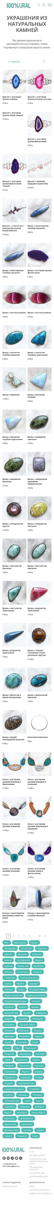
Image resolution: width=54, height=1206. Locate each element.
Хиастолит (10, 1118)
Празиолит (21, 1059)
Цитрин (27, 1130)
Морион (38, 1030)
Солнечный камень (14, 1089)
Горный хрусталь (28, 977)
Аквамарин (10, 948)
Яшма (35, 1136)
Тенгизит (37, 1095)
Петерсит (9, 1065)
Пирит (8, 1059)
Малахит (9, 1030)
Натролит (24, 1036)
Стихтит (9, 1095)
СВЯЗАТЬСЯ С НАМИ (10, 1186)
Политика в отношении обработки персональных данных (39, 1161)
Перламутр (25, 1054)
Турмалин (9, 1106)
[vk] (20, 1158)
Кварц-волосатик (13, 995)
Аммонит (36, 954)
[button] (38, 4)
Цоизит (40, 1130)
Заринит (34, 983)
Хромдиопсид (11, 1130)
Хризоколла (10, 1124)
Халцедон (21, 1112)
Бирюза (8, 966)
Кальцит (36, 1001)
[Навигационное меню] (49, 5)
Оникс (35, 1042)
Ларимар (22, 1018)
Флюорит (39, 1106)
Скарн (39, 1077)
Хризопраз (26, 1124)
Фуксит (8, 1112)
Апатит (8, 960)
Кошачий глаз (11, 1013)
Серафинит (10, 1077)
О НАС (32, 1152)
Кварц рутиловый (36, 995)
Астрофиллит (23, 960)
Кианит (22, 1007)
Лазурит (9, 1018)
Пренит (36, 1059)
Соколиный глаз (26, 1083)
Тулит (39, 1100)
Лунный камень (27, 1024)
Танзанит (23, 1095)
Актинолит (26, 948)
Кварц (21, 989)
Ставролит (34, 1089)
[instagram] (4, 1158)
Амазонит (42, 948)
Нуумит (8, 1042)
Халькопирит (38, 1112)
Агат (7, 942)
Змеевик (9, 989)
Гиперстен (10, 977)
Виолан (8, 972)
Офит (17, 1048)
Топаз (27, 1100)
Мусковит (9, 1036)
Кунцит (27, 1013)
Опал (7, 1048)
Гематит (37, 972)
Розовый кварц (37, 989)
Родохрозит (10, 1071)
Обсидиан (22, 1042)
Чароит (8, 1136)
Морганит (23, 1030)
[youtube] (8, 1158)
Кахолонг (9, 1007)
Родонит (39, 1065)
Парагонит (30, 1048)
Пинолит (40, 1054)
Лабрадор (41, 1013)
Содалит (9, 1083)
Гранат (8, 983)
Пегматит (9, 1054)
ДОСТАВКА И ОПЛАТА (37, 1155)
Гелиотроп (22, 972)
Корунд (38, 1071)
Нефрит (38, 1036)
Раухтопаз (24, 1065)
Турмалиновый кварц (15, 1001)
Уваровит (25, 1106)
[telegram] (12, 1158)
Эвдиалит (22, 1136)
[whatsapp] (16, 1158)
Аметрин (22, 954)
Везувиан (38, 966)
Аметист (9, 954)
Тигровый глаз (12, 1100)
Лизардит (9, 1024)
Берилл (38, 960)
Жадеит (20, 983)
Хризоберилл (26, 1118)
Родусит (26, 1071)
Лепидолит (38, 1018)
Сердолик (26, 1077)
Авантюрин (20, 942)
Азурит (34, 942)
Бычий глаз (23, 966)
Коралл (35, 1007)
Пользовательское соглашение (36, 1168)
